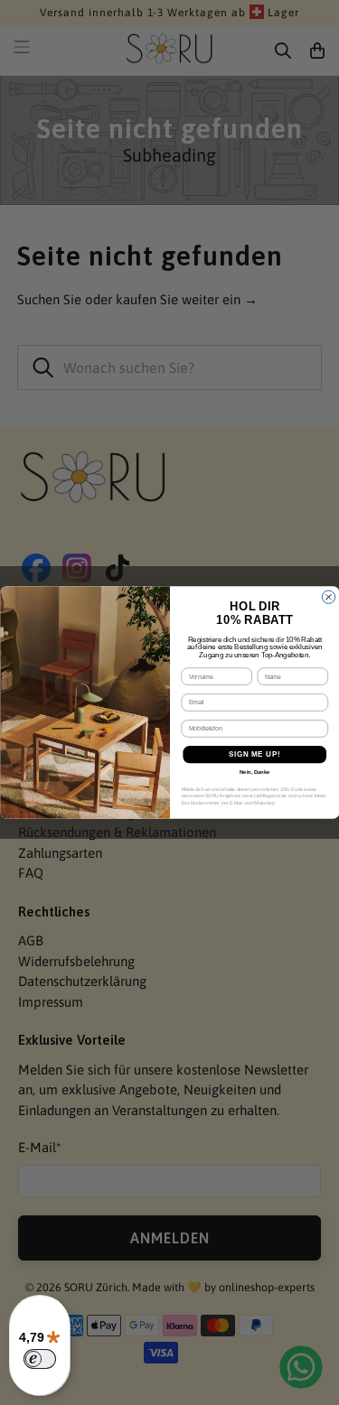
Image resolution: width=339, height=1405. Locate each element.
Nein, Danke (254, 772)
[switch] (40, 1359)
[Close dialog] (328, 597)
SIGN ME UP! (254, 754)
